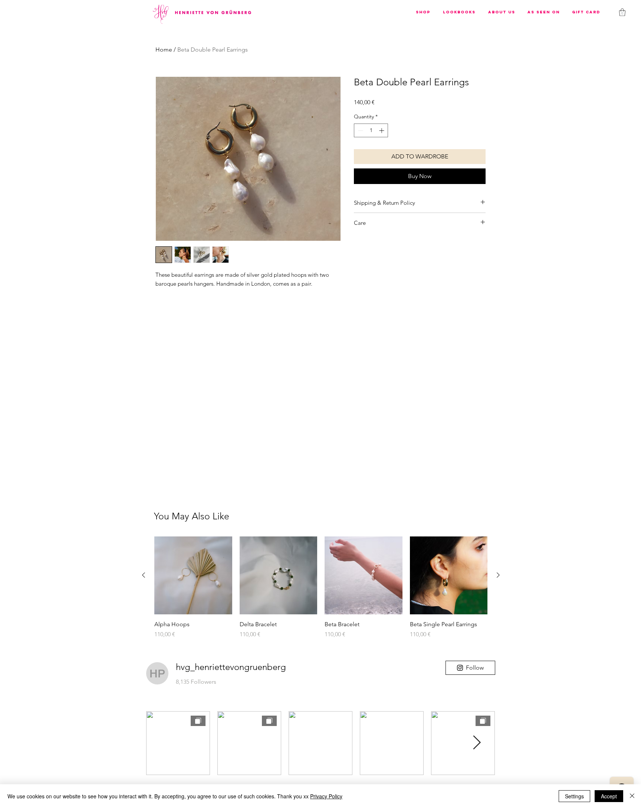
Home (163, 49)
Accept (609, 796)
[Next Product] (498, 575)
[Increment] (382, 130)
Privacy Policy (326, 796)
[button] (423, 12)
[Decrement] (359, 130)
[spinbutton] (371, 130)
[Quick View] (193, 575)
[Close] (632, 796)
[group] (321, 591)
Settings (574, 796)
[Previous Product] (143, 575)
